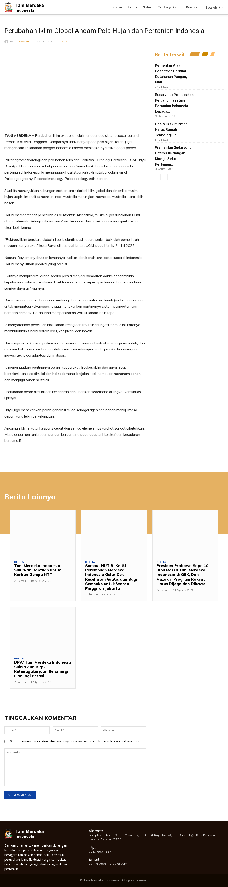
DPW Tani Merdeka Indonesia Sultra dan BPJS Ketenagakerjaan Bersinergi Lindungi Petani (42, 669)
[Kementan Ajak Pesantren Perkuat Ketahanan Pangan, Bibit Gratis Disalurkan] (210, 72)
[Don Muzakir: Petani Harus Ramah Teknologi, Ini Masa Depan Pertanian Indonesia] (210, 130)
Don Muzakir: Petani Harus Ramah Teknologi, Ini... (171, 129)
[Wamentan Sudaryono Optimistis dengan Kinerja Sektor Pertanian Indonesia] (210, 154)
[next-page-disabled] (165, 177)
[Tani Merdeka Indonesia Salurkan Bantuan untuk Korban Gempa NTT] (42, 533)
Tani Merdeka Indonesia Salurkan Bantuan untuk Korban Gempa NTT (37, 570)
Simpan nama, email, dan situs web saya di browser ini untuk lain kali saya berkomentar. (75, 741)
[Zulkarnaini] (7, 42)
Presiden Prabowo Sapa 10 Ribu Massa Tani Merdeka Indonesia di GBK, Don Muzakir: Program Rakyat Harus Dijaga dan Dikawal (182, 574)
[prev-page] (158, 177)
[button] (215, 7)
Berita (63, 42)
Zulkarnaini (22, 42)
